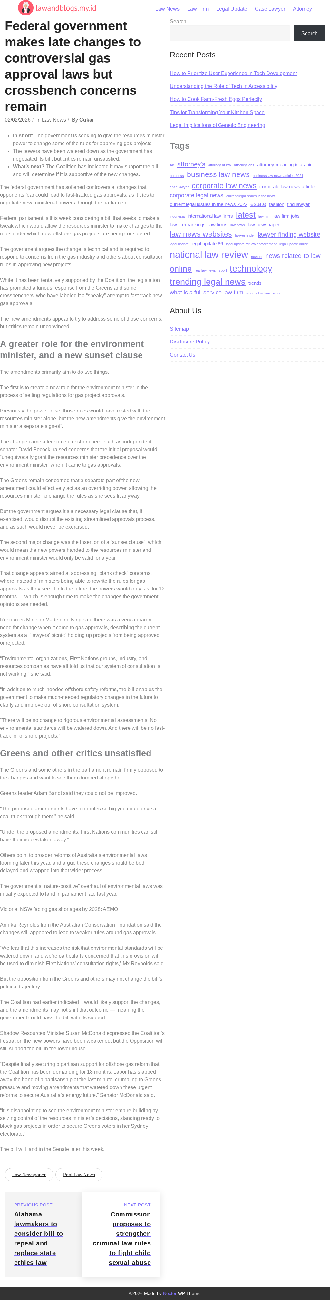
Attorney (302, 9)
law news (237, 225)
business (177, 176)
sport (223, 270)
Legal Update (231, 9)
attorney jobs (244, 165)
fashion (276, 204)
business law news (218, 174)
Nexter (170, 1293)
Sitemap (179, 329)
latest (246, 214)
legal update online (293, 244)
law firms (218, 224)
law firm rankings (188, 224)
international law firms (210, 216)
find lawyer (298, 204)
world (277, 293)
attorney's (191, 164)
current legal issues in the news (251, 196)
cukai (86, 120)
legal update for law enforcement (251, 244)
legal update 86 (207, 243)
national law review (209, 254)
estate (258, 204)
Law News (167, 9)
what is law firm (258, 293)
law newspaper (29, 1174)
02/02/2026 (18, 120)
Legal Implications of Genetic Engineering (217, 125)
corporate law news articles (288, 186)
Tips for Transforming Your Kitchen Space (217, 112)
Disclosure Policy (190, 341)
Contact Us (182, 355)
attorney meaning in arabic (285, 164)
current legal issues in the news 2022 (209, 204)
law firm (264, 216)
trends (255, 283)
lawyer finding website (289, 234)
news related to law (292, 255)
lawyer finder (245, 235)
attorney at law (219, 165)
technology (251, 268)
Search (178, 21)
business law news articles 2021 (278, 176)
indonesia (177, 216)
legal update (179, 244)
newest (256, 257)
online (181, 268)
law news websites (201, 234)
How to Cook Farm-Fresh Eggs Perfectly (216, 99)
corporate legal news (196, 195)
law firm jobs (286, 216)
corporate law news (224, 186)
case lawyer (179, 187)
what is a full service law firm (206, 292)
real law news (79, 1174)
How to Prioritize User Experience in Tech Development (233, 73)
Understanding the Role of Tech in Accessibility (223, 86)
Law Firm (198, 9)
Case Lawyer (270, 9)
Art (172, 165)
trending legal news (208, 282)
